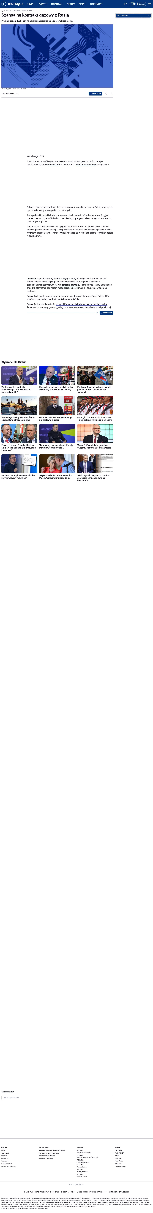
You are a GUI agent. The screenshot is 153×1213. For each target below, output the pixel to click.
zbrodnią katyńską (70, 285)
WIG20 (117, 1156)
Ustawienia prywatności (118, 1192)
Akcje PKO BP (119, 1153)
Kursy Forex (119, 1161)
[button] (133, 4)
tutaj (45, 1208)
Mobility (71, 4)
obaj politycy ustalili (65, 278)
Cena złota (118, 1150)
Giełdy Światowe (120, 1166)
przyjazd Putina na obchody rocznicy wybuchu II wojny (81, 304)
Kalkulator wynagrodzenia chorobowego (52, 1150)
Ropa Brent (118, 1163)
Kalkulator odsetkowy (46, 1158)
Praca (81, 4)
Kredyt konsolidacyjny (84, 1152)
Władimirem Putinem (86, 164)
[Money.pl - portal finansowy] (17, 4)
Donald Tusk (54, 164)
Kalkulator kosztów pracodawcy (49, 1153)
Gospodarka (95, 4)
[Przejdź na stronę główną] (3, 6)
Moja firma (56, 4)
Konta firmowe (82, 1176)
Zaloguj (142, 4)
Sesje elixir (118, 1158)
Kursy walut (5, 1153)
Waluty (42, 4)
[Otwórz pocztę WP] (126, 4)
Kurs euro (4, 1156)
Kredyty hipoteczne (83, 1162)
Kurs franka (4, 1158)
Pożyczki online (82, 1167)
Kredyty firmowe (82, 1172)
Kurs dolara (4, 1161)
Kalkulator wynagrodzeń (47, 1156)
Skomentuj (96, 93)
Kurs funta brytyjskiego (8, 1166)
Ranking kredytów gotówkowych (87, 1157)
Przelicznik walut (6, 1163)
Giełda (30, 4)
